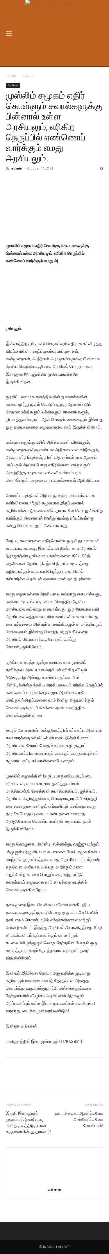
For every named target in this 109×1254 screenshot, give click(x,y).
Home (11, 76)
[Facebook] (30, 181)
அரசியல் (28, 76)
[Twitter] (43, 181)
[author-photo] (55, 1181)
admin (16, 168)
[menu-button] (9, 33)
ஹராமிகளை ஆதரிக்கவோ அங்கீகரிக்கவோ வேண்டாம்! (79, 1119)
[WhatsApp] (70, 181)
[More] (84, 181)
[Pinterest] (56, 181)
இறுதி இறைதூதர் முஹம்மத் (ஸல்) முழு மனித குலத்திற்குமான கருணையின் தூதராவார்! (28, 1122)
